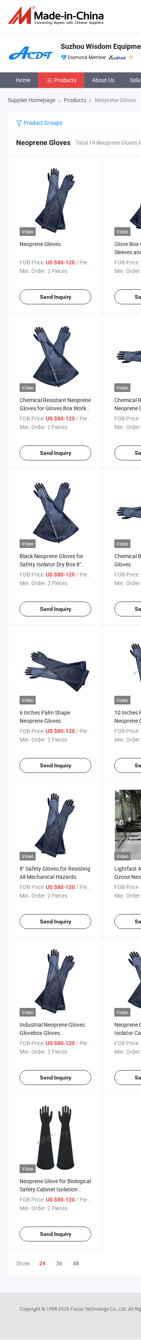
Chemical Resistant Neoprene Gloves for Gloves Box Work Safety (55, 408)
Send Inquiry (55, 297)
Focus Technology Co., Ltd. (99, 1309)
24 (42, 1263)
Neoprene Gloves (40, 244)
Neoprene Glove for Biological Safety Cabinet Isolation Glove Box (55, 1189)
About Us (103, 80)
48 (76, 1263)
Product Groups (42, 122)
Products (65, 80)
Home (23, 80)
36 (59, 1263)
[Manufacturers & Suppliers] (57, 15)
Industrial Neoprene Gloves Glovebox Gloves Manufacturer (52, 1033)
